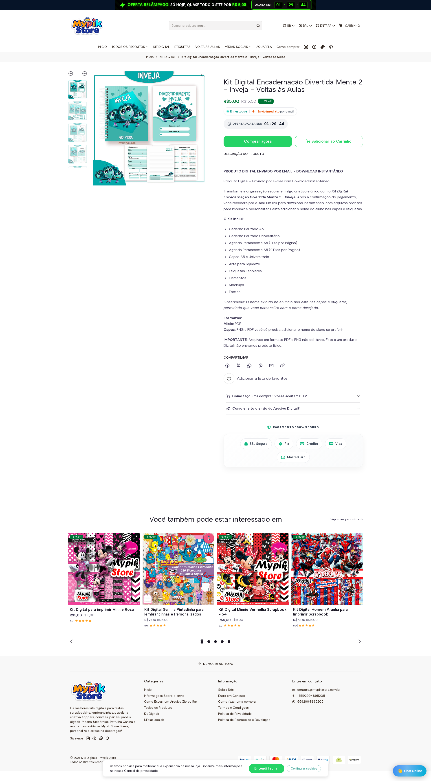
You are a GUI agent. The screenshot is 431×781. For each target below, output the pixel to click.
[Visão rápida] (134, 574)
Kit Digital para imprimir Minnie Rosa (102, 609)
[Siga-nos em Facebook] (314, 46)
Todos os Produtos (158, 708)
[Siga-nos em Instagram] (305, 46)
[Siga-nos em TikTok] (322, 46)
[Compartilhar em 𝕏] (238, 366)
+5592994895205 (311, 696)
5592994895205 (310, 701)
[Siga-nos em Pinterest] (330, 46)
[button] (202, 641)
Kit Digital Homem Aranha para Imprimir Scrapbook (320, 611)
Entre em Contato (231, 696)
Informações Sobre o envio (164, 696)
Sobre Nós (226, 690)
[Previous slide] (73, 74)
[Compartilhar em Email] (271, 366)
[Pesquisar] (258, 25)
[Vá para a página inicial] (87, 25)
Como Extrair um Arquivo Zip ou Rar (170, 701)
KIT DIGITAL (168, 57)
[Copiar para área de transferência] (282, 366)
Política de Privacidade (235, 714)
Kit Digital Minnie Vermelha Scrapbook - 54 (252, 611)
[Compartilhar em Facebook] (227, 366)
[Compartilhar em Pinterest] (260, 366)
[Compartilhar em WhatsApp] (249, 366)
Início (150, 57)
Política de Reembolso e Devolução (244, 720)
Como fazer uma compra (237, 701)
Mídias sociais (154, 720)
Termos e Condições (233, 708)
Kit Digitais (152, 714)
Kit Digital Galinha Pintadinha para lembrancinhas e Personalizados (174, 611)
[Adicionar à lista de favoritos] (134, 563)
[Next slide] (82, 74)
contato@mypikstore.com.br (319, 690)
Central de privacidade (141, 771)
